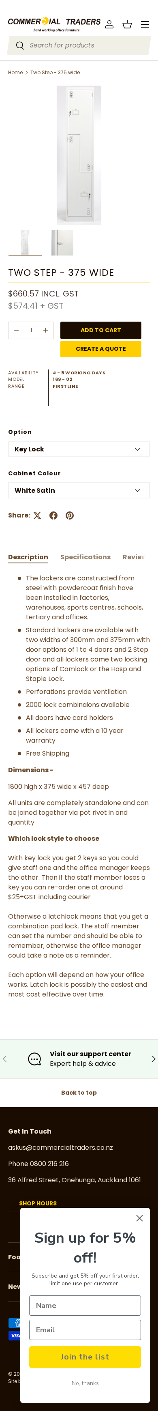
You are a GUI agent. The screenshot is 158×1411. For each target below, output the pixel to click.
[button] (127, 24)
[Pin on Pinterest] (70, 515)
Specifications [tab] (85, 557)
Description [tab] (28, 557)
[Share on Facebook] (53, 515)
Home (15, 72)
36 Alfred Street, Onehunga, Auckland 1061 (74, 1180)
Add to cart (101, 330)
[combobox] (79, 45)
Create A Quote (101, 349)
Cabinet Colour (34, 473)
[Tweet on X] (37, 515)
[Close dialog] (139, 1218)
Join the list (85, 1356)
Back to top (79, 1093)
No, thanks (85, 1383)
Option (20, 432)
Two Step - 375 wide (55, 72)
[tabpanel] (79, 786)
